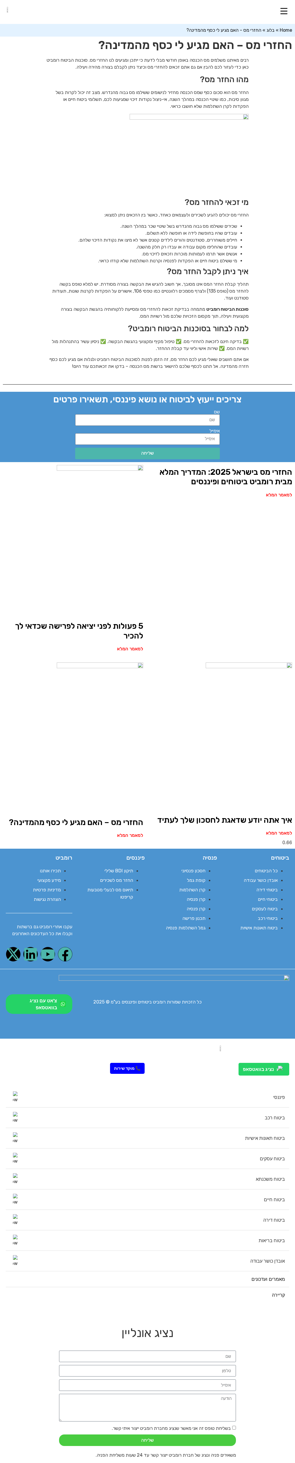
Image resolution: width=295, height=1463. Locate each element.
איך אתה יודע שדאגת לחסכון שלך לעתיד (224, 820)
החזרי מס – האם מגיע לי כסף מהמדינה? (76, 822)
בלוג (270, 30)
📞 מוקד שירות (127, 1068)
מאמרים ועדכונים (268, 1279)
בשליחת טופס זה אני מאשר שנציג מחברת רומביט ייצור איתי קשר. (171, 1428)
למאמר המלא (279, 495)
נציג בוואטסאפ (258, 1069)
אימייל (214, 431)
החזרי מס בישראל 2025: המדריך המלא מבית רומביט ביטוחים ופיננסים (226, 477)
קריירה (278, 1295)
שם (217, 412)
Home (286, 30)
